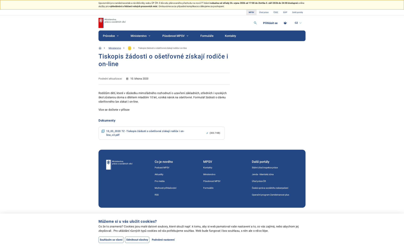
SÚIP (285, 12)
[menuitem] (111, 36)
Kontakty (230, 35)
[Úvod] (100, 48)
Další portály (297, 12)
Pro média (160, 181)
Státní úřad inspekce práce (265, 167)
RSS (157, 194)
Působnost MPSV (173, 35)
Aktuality (159, 174)
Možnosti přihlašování (165, 188)
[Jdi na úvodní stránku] (112, 23)
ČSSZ (275, 12)
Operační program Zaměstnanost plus (270, 194)
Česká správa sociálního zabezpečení (270, 188)
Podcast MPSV (162, 167)
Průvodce (109, 35)
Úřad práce (263, 12)
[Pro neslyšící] (285, 23)
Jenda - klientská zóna (263, 174)
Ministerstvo (139, 35)
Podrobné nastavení (163, 239)
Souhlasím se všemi (111, 239)
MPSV (251, 12)
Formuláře (207, 35)
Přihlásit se (270, 23)
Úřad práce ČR (259, 181)
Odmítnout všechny (137, 239)
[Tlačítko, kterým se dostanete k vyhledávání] (255, 23)
